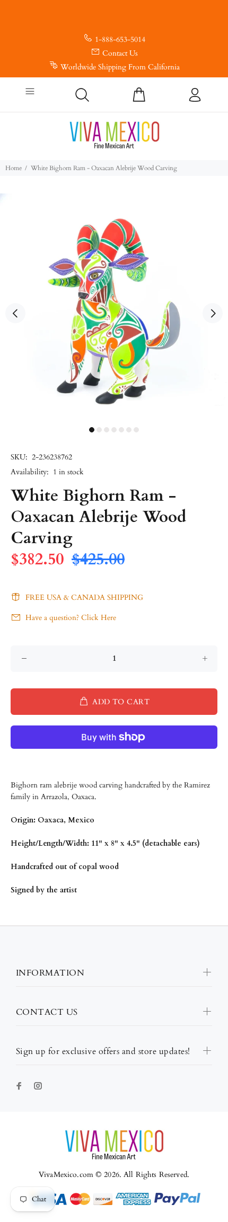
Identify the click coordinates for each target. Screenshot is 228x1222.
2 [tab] (99, 429)
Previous (15, 313)
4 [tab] (114, 429)
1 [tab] (91, 429)
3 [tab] (106, 429)
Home (13, 168)
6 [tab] (128, 429)
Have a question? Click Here (70, 618)
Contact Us (120, 53)
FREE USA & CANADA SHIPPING (84, 597)
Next (213, 313)
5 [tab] (121, 429)
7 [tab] (136, 429)
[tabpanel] (114, 307)
